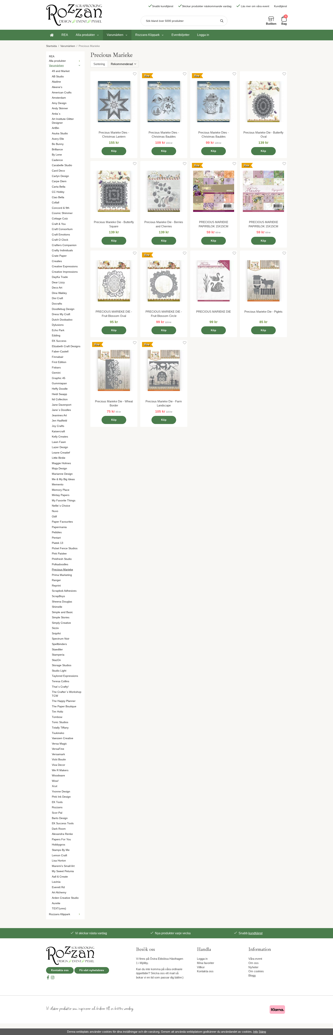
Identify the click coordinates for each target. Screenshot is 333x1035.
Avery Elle (58, 138)
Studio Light (59, 670)
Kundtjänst (280, 6)
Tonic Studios (60, 722)
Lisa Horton (59, 860)
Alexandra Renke (62, 834)
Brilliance (57, 149)
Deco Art (57, 287)
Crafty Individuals (62, 250)
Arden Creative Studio (65, 897)
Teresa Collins (60, 681)
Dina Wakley (59, 293)
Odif (54, 516)
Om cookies (256, 971)
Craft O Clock (60, 239)
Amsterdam (59, 97)
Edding (56, 335)
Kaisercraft (58, 431)
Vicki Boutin (59, 759)
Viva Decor (58, 764)
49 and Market (61, 71)
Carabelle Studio (62, 165)
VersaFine (58, 748)
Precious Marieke (62, 569)
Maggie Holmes (61, 463)
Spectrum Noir (60, 638)
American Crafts (61, 92)
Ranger (56, 580)
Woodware (58, 775)
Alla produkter (85, 34)
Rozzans (57, 807)
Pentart (56, 537)
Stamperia (58, 654)
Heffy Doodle (60, 388)
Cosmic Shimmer (62, 213)
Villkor (201, 967)
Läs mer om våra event (255, 6)
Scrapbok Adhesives (64, 590)
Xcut (54, 786)
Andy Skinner (60, 108)
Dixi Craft (57, 298)
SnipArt (56, 633)
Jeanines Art (59, 415)
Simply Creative (61, 622)
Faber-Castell (60, 351)
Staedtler (57, 649)
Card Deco (58, 170)
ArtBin (55, 128)
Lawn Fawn (59, 442)
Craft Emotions (61, 234)
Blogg (252, 975)
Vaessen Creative (62, 738)
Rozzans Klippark (147, 34)
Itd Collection (60, 399)
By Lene (57, 154)
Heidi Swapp (59, 394)
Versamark (58, 754)
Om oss (253, 963)
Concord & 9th (60, 207)
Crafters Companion (64, 245)
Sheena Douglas (62, 601)
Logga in (203, 34)
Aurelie (56, 903)
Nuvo (55, 511)
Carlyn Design (60, 176)
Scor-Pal (57, 812)
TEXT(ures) (59, 908)
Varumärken (115, 34)
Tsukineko (58, 733)
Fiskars (56, 367)
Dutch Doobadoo (62, 319)
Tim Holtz (57, 711)
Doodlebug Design (63, 309)
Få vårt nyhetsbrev (91, 970)
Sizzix (55, 628)
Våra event (255, 958)
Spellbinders (59, 644)
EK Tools (57, 802)
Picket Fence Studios (64, 548)
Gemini (56, 372)
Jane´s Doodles (61, 410)
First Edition (59, 362)
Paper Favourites (62, 521)
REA (64, 34)
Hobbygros (58, 844)
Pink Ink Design (61, 796)
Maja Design (59, 468)
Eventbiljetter (180, 34)
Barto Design (60, 818)
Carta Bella (58, 186)
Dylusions (58, 324)
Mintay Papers (60, 495)
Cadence (57, 160)
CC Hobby (58, 191)
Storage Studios (61, 665)
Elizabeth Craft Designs (66, 346)
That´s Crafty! (60, 686)
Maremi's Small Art (63, 866)
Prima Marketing (62, 575)
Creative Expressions (65, 266)
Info (255, 1031)
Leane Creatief (61, 452)
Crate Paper (59, 255)
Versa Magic (59, 743)
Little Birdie (58, 457)
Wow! (55, 780)
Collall (55, 202)
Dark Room (59, 828)
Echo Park (58, 330)
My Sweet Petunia (63, 871)
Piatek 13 (57, 543)
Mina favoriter (205, 963)
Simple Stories (60, 617)
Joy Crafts (58, 426)
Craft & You (59, 224)
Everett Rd (58, 887)
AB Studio (58, 76)
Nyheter (253, 967)
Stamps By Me (61, 850)
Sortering (99, 64)
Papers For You (61, 839)
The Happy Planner (64, 701)
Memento (57, 484)
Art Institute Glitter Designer (63, 121)
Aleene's (57, 87)
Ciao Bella (58, 197)
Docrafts (57, 303)
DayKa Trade (60, 277)
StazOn (56, 660)
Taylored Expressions (65, 675)
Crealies (57, 261)
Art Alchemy (59, 892)
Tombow (57, 717)
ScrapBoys (58, 596)
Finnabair (57, 356)
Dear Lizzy (58, 282)
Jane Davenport (61, 404)
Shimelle (57, 606)
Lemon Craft (59, 855)
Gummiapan (59, 383)
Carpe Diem (59, 181)
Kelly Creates (60, 436)
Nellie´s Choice (61, 505)
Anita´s (56, 113)
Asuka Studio (60, 133)
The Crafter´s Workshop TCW (66, 694)
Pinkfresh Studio (62, 559)
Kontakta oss (60, 970)
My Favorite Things (63, 500)
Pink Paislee (59, 553)
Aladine (56, 81)
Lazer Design (60, 447)
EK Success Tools (63, 823)
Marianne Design (62, 473)
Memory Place (60, 489)
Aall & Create (60, 876)
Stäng (262, 1031)
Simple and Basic (62, 612)
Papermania (59, 527)
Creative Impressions (65, 271)
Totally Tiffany (60, 727)
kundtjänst (255, 933)
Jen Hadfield (59, 420)
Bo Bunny (58, 144)
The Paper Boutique (64, 706)
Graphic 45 (58, 378)
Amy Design (59, 103)
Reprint (56, 585)
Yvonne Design (61, 791)
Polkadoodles (60, 564)
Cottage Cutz (60, 218)
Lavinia (56, 881)
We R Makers (60, 770)
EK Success (59, 340)
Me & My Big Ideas (63, 479)
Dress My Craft (61, 314)
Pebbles (57, 532)
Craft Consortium (62, 229)
